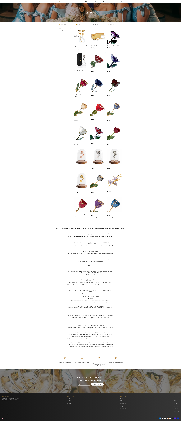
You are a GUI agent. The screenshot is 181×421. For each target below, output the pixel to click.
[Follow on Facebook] (2, 414)
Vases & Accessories (123, 406)
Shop (5, 4)
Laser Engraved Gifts (70, 400)
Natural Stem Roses (123, 403)
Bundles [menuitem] (82, 1)
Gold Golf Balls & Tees (123, 409)
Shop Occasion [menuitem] (105, 1)
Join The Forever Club (97, 384)
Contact (175, 400)
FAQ (174, 401)
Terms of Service (176, 406)
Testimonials (175, 403)
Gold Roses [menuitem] (86, 1)
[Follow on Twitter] (5, 414)
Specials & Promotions (70, 398)
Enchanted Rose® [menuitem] (93, 1)
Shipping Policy (176, 409)
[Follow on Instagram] (7, 414)
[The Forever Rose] (65, 1)
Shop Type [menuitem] (99, 1)
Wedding (8, 4)
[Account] (118, 1)
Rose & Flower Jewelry (123, 408)
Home (3, 4)
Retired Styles (69, 403)
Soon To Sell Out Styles (70, 401)
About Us (175, 398)
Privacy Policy (176, 408)
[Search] (120, 1)
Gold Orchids (122, 401)
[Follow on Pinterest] (10, 414)
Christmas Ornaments (123, 400)
